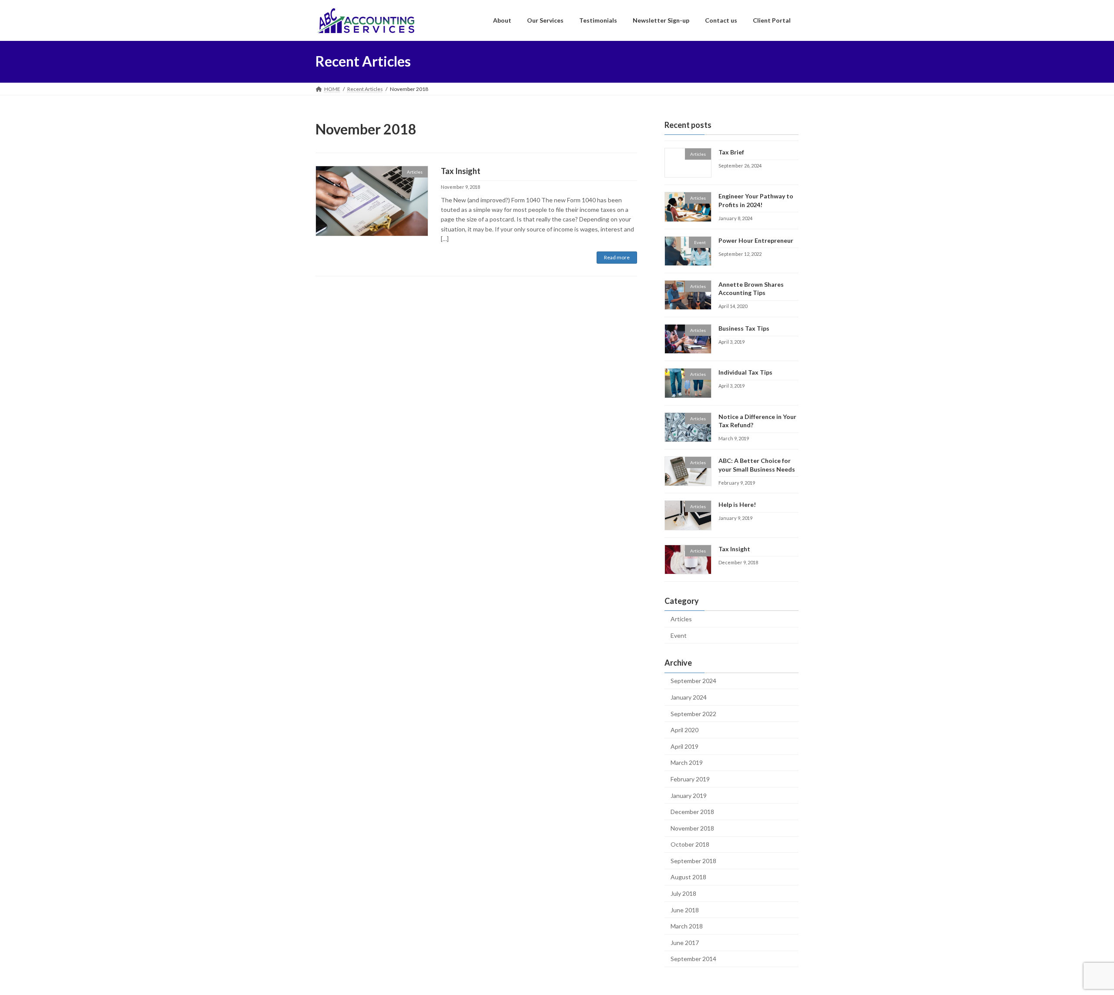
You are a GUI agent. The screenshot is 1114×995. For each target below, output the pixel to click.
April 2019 (684, 746)
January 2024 (689, 697)
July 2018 (683, 893)
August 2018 (688, 877)
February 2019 (690, 779)
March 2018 (687, 926)
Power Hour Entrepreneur (755, 240)
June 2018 (685, 909)
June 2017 (685, 942)
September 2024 (693, 680)
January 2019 (689, 795)
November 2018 (692, 827)
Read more (617, 257)
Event (679, 635)
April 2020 (684, 730)
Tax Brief (731, 152)
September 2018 (693, 860)
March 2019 (687, 762)
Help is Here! (737, 504)
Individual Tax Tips (745, 372)
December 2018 (692, 811)
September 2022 (693, 713)
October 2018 (690, 844)
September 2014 (693, 958)
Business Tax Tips (743, 328)
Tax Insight (460, 171)
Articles (681, 619)
